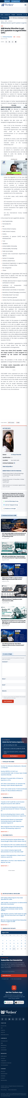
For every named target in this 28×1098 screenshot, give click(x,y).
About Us (3, 1071)
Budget (13, 14)
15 (21, 943)
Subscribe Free (6, 975)
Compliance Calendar (6, 1063)
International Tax (5, 1034)
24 (2, 949)
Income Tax (7, 14)
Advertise (3, 1076)
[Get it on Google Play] (9, 1002)
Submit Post (16, 1)
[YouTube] (9, 1019)
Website (4, 691)
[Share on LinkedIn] (9, 42)
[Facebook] (2, 1019)
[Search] (26, 14)
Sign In (23, 1)
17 (2, 946)
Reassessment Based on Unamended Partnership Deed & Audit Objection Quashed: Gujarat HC (12, 821)
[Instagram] (16, 1019)
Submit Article (4, 1073)
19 (10, 946)
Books (7, 1)
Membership (4, 1080)
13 (13, 943)
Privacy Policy (4, 1089)
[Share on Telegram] (15, 42)
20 (14, 946)
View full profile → (8, 466)
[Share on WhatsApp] (12, 42)
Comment (5, 661)
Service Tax (19, 14)
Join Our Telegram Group (11, 505)
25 (6, 949)
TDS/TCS (3, 1032)
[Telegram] (23, 1019)
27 (14, 949)
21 (17, 946)
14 (17, 943)
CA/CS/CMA (4, 1050)
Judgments (3, 1060)
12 (10, 943)
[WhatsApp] (19, 1019)
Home (2, 14)
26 (10, 949)
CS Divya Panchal (7, 37)
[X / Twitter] (5, 1019)
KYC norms (11, 422)
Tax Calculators (4, 1065)
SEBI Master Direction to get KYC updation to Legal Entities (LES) (13, 30)
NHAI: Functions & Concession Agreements (14, 485)
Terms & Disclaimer (12, 1089)
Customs (3, 1030)
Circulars (3, 1058)
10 (14, 463)
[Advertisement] (14, 65)
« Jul (2, 954)
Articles (10, 21)
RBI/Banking (3, 1045)
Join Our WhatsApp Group (11, 501)
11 (6, 943)
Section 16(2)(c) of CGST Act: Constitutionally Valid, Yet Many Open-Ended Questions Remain (14, 773)
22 (21, 946)
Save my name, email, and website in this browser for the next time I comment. (14, 697)
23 (25, 946)
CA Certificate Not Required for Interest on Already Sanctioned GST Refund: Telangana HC (13, 808)
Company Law (4, 1041)
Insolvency (3, 1047)
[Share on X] (6, 42)
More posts (4, 794)
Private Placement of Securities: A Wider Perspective (13, 480)
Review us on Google (10, 508)
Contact (3, 1078)
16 (25, 943)
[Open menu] (25, 5)
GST (2, 1028)
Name (4, 679)
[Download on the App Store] (19, 1002)
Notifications (4, 1056)
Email (4, 685)
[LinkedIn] (12, 1019)
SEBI (6, 21)
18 (6, 946)
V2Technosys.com (5, 1087)
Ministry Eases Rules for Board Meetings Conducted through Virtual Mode (13, 474)
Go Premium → (14, 756)
